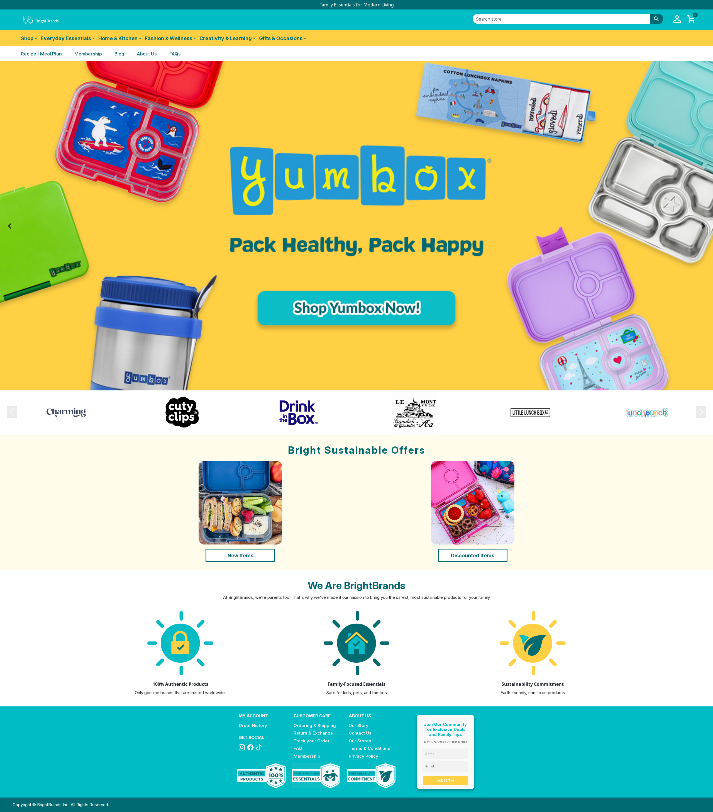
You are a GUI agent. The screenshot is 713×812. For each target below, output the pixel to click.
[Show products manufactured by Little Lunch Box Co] (530, 412)
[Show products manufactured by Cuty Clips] (182, 412)
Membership (307, 756)
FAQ (298, 748)
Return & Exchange (313, 733)
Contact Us (360, 733)
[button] (677, 19)
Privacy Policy (363, 756)
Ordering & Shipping (315, 725)
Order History (253, 725)
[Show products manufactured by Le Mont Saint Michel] (414, 412)
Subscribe (445, 780)
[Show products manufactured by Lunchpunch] (646, 412)
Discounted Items (472, 555)
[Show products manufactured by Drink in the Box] (298, 412)
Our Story (358, 725)
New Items (240, 555)
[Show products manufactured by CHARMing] (66, 412)
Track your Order (311, 740)
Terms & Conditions (369, 748)
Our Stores (360, 740)
